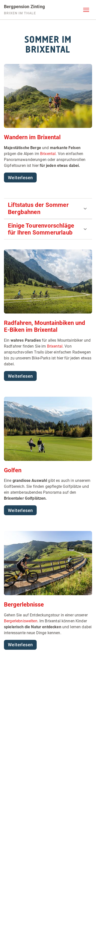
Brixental (48, 153)
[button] (86, 10)
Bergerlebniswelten (20, 621)
